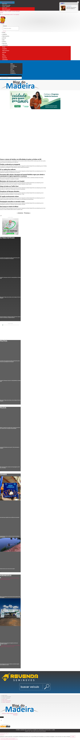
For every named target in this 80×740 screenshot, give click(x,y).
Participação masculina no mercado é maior (12, 201)
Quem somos (4, 3)
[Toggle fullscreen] (5, 733)
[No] (17, 739)
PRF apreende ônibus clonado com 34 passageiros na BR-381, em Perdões (10, 467)
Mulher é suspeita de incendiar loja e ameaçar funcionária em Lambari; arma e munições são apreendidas (10, 428)
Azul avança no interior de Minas (9, 206)
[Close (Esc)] (1, 733)
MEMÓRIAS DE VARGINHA (7, 2)
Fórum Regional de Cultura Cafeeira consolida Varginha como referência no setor (9, 664)
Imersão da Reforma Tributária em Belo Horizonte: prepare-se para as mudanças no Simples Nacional (10, 317)
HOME (3, 32)
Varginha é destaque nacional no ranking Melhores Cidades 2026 (10, 278)
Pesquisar (5, 25)
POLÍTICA (4, 41)
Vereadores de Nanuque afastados (9, 191)
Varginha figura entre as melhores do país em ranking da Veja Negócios (9, 536)
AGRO (3, 39)
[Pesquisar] (4, 31)
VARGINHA (4, 34)
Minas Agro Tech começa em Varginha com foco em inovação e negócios (9, 643)
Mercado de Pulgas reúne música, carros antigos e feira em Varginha (10, 297)
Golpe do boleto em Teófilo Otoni (9, 186)
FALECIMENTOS (5, 36)
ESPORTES (4, 43)
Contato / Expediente (6, 6)
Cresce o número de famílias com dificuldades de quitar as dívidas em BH (20, 159)
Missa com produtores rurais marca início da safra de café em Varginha (10, 597)
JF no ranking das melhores (8, 169)
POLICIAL (4, 38)
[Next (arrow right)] (3, 734)
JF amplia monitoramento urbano (9, 196)
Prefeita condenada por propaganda (10, 164)
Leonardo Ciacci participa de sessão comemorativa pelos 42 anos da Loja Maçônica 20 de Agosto (10, 258)
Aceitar (72, 736)
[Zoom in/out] (7, 733)
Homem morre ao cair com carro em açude (7, 568)
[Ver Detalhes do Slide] (35, 108)
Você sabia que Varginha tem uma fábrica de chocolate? (9, 517)
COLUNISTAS (5, 45)
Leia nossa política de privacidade (8, 738)
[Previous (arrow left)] (1, 734)
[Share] (3, 733)
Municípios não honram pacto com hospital (12, 181)
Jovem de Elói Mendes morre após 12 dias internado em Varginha (9, 448)
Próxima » (27, 213)
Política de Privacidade (6, 5)
